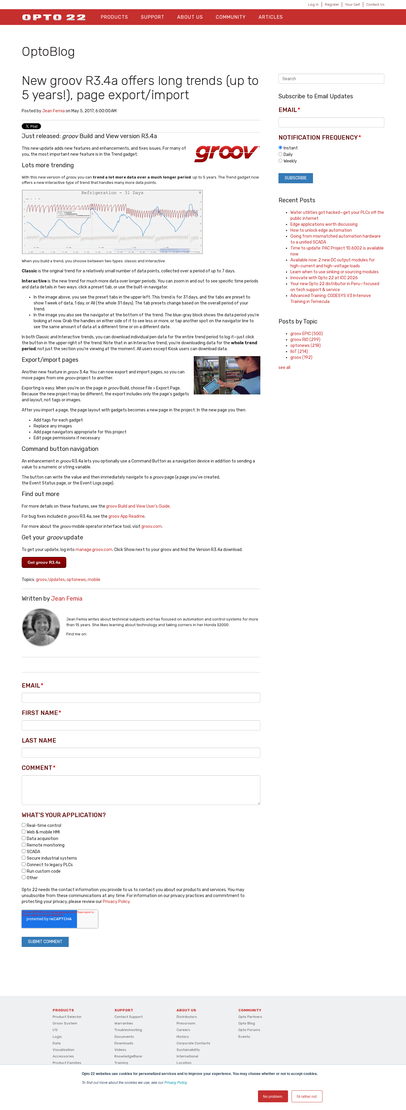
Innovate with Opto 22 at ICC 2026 (324, 277)
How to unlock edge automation (321, 230)
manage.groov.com (93, 549)
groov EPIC (306, 333)
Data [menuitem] (57, 1043)
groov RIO (305, 339)
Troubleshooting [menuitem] (128, 1030)
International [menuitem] (187, 1056)
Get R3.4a (44, 562)
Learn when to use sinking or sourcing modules (334, 271)
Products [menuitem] (114, 17)
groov (41, 579)
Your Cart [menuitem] (352, 4)
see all (284, 367)
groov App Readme (126, 516)
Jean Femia (53, 110)
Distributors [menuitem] (187, 1017)
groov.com (151, 526)
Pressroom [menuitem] (186, 1023)
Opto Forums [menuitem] (249, 1030)
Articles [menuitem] (271, 17)
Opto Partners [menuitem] (250, 1017)
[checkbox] (141, 851)
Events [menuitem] (244, 1037)
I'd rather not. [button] (307, 1096)
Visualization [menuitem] (63, 1050)
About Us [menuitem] (190, 17)
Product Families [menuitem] (67, 1063)
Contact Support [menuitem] (128, 1017)
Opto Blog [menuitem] (246, 1023)
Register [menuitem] (332, 4)
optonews (76, 579)
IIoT (299, 351)
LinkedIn (91, 634)
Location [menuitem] (184, 1063)
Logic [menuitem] (57, 1037)
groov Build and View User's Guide (138, 506)
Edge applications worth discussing (324, 224)
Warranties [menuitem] (123, 1023)
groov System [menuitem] (65, 1023)
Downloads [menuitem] (123, 1043)
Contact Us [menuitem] (375, 4)
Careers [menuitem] (183, 1030)
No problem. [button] (273, 1096)
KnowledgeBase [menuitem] (128, 1056)
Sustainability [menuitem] (188, 1050)
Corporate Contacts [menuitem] (193, 1043)
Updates (56, 579)
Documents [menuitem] (124, 1037)
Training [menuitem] (121, 1063)
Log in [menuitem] (313, 4)
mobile (94, 579)
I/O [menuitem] (55, 1030)
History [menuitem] (183, 1037)
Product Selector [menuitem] (67, 1017)
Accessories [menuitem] (63, 1056)
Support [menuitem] (152, 17)
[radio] (331, 148)
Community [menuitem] (231, 17)
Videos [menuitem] (120, 1050)
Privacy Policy (175, 1082)
